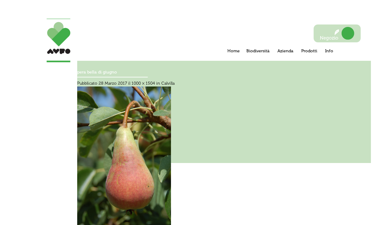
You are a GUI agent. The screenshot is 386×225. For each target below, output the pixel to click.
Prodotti (309, 51)
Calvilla (168, 83)
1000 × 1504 (143, 83)
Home (233, 51)
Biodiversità (258, 51)
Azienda (286, 51)
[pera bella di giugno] (124, 156)
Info (329, 51)
